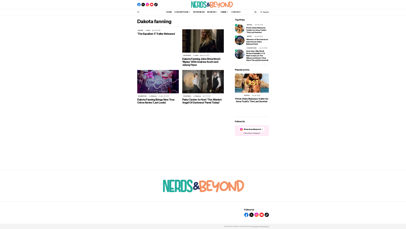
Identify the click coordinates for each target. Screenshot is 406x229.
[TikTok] (156, 4)
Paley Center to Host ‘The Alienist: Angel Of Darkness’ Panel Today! (202, 101)
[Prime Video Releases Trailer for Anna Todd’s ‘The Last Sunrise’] (239, 28)
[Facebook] (139, 4)
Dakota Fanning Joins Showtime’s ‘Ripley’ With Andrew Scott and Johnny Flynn (201, 62)
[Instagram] (147, 4)
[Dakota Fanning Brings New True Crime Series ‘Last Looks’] (158, 81)
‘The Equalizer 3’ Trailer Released (156, 33)
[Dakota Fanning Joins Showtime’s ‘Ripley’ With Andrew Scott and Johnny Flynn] (203, 41)
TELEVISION (187, 55)
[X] (143, 4)
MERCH (249, 36)
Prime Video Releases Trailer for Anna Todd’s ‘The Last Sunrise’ (256, 30)
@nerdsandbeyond (252, 129)
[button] (138, 12)
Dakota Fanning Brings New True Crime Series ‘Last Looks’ (155, 101)
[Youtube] (152, 4)
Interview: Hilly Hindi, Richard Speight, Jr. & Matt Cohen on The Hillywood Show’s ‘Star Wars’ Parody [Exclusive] (257, 55)
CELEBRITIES (142, 96)
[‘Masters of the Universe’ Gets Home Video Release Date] (239, 40)
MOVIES (140, 30)
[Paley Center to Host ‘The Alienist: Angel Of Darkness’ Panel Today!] (203, 81)
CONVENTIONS (252, 48)
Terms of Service (264, 226)
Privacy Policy (255, 226)
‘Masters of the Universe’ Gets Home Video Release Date (257, 41)
